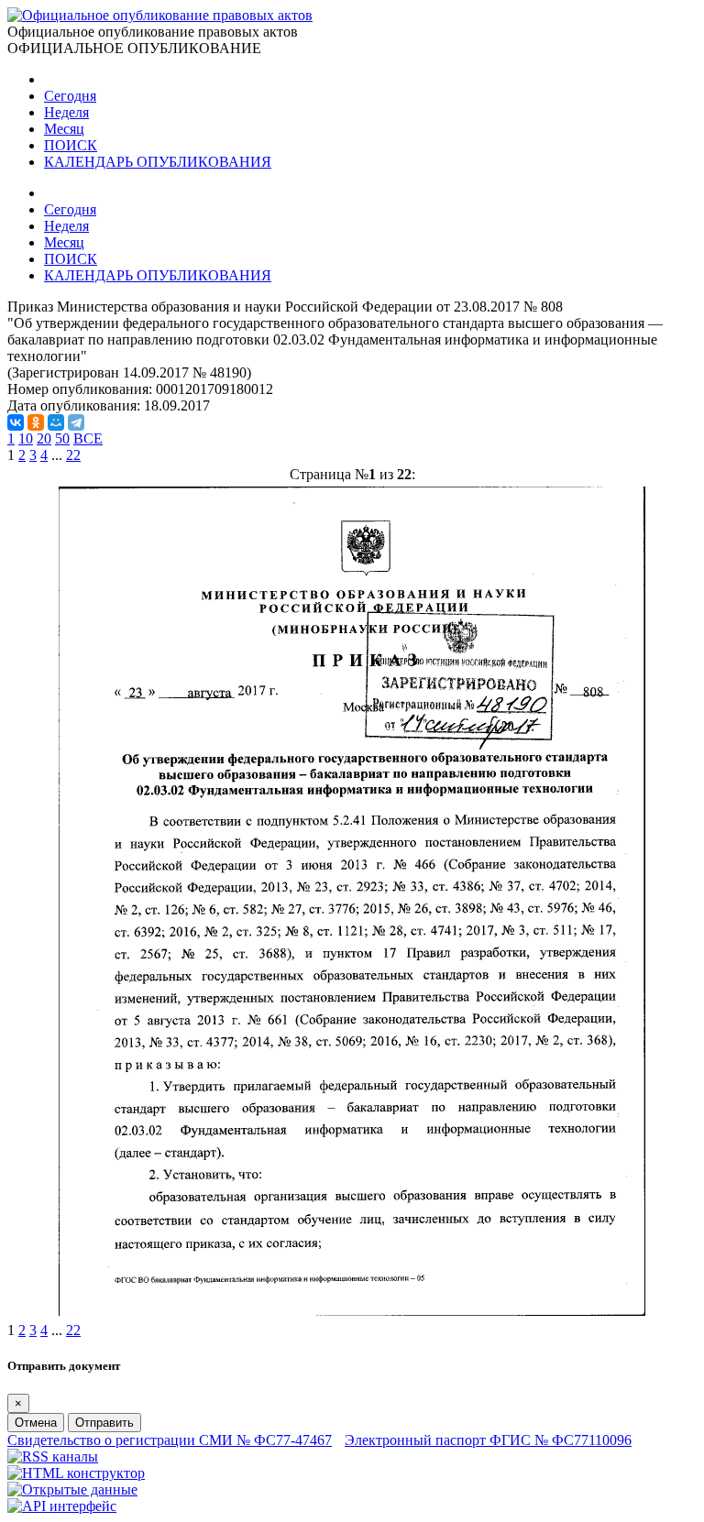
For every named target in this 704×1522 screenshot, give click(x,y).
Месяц (64, 129)
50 (62, 438)
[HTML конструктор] (76, 1473)
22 (73, 455)
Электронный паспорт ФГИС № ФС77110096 (488, 1440)
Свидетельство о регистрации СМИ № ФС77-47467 (169, 1440)
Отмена (36, 1422)
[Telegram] (76, 422)
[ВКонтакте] (15, 422)
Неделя (66, 112)
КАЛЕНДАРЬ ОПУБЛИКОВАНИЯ (157, 162)
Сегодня (70, 96)
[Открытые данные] (72, 1489)
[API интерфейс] (61, 1506)
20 (44, 438)
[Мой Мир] (56, 422)
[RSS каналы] (52, 1456)
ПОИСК (70, 145)
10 (25, 438)
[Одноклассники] (36, 422)
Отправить (104, 1422)
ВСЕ (88, 438)
